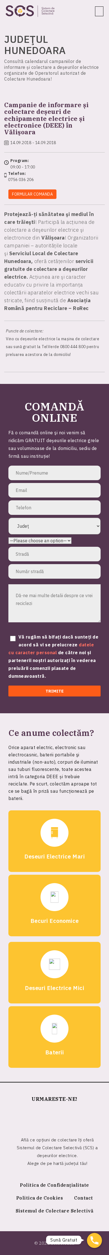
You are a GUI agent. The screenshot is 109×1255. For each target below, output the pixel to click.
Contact (83, 1198)
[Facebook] (54, 1117)
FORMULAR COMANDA (32, 194)
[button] (99, 11)
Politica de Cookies (39, 1198)
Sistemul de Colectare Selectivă (55, 1211)
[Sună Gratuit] (94, 1240)
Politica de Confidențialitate (54, 1185)
